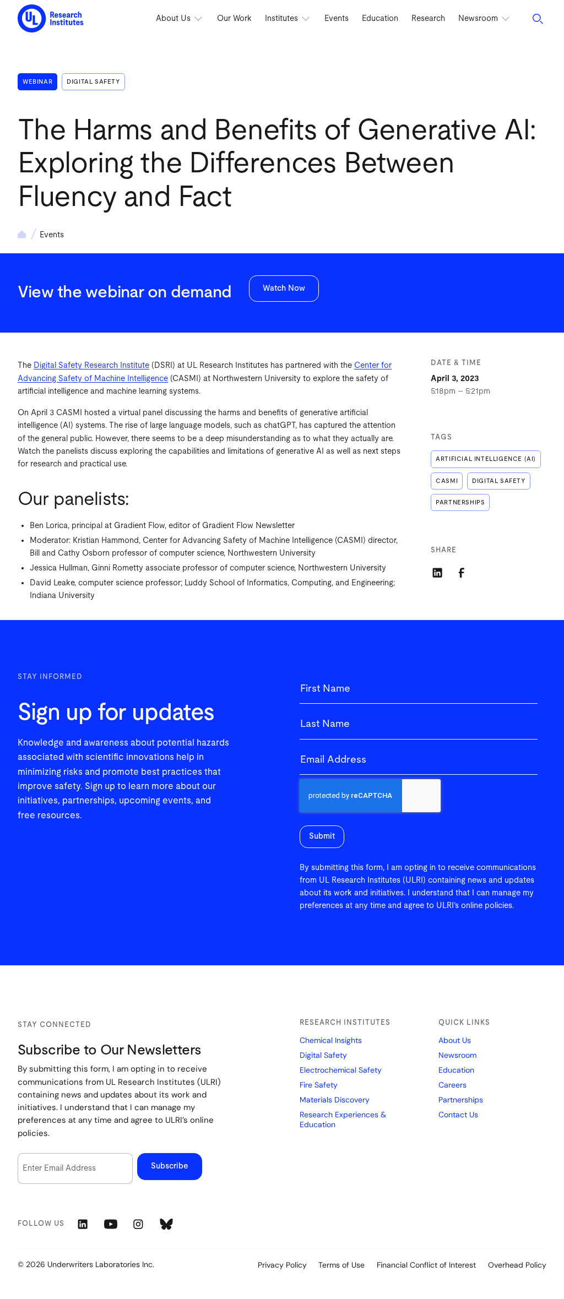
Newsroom (457, 1055)
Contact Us (458, 1114)
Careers (452, 1085)
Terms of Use (341, 1265)
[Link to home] (51, 19)
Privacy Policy (282, 1265)
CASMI (447, 481)
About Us (454, 1040)
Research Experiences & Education (343, 1119)
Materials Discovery (335, 1100)
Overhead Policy (517, 1265)
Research (428, 18)
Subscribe (169, 1166)
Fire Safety (319, 1085)
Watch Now (284, 288)
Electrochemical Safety (341, 1070)
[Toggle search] (537, 19)
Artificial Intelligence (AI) (486, 459)
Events (336, 18)
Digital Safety (93, 82)
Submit (322, 836)
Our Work (234, 18)
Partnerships (460, 502)
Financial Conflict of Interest (426, 1265)
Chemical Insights (331, 1040)
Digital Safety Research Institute (91, 365)
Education (380, 18)
